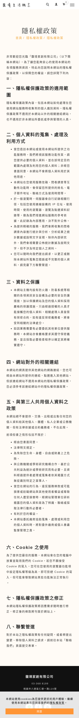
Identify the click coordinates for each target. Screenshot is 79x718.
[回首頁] (16, 5)
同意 (39, 711)
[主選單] (72, 5)
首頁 (19, 38)
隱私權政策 (57, 702)
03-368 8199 (40, 683)
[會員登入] (56, 3)
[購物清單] (64, 4)
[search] (48, 5)
